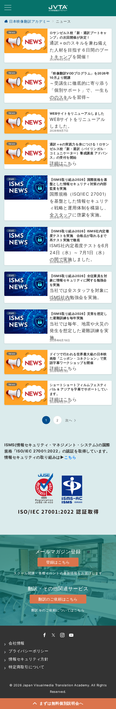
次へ (68, 420)
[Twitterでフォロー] (53, 635)
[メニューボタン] (7, 8)
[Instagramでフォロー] (62, 635)
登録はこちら (58, 562)
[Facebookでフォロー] (44, 635)
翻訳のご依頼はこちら (58, 599)
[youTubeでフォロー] (71, 635)
